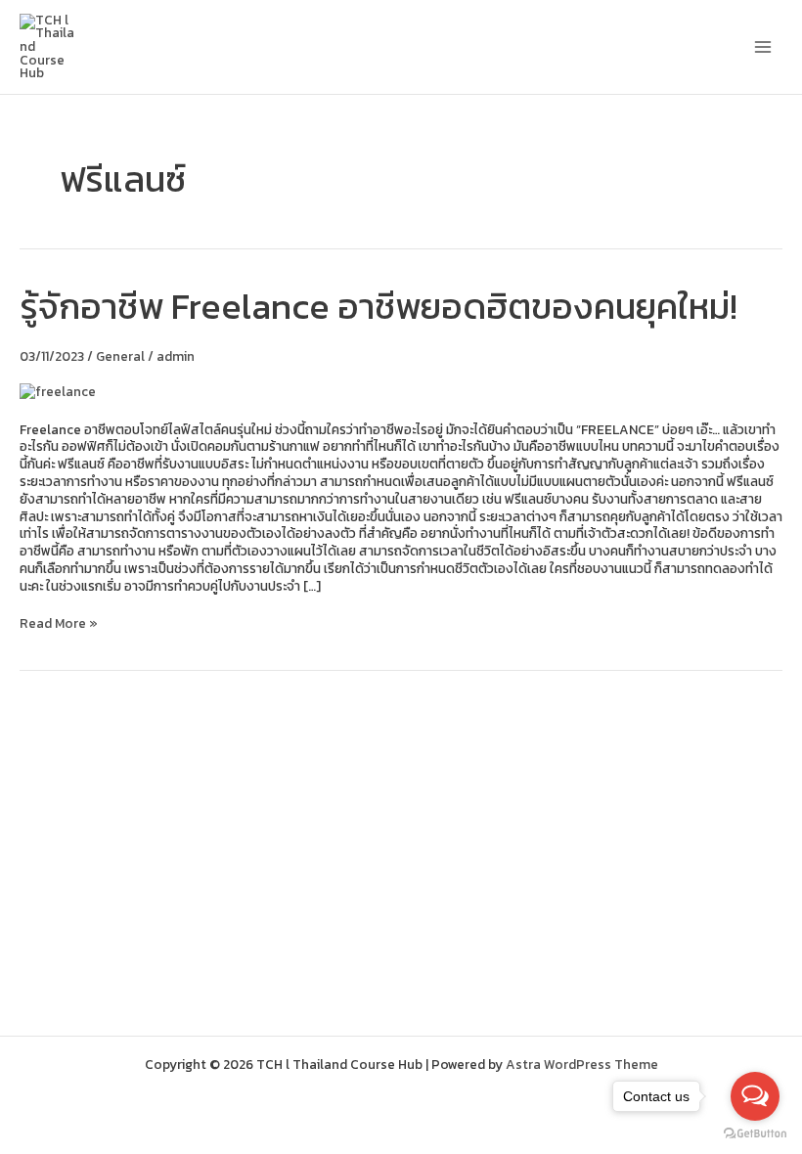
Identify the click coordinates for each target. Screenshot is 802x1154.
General (120, 356)
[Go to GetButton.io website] (755, 1134)
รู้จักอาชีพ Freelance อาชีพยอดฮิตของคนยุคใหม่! (378, 306)
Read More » (59, 624)
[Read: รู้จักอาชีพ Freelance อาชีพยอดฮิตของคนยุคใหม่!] (58, 391)
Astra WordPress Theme (582, 1064)
